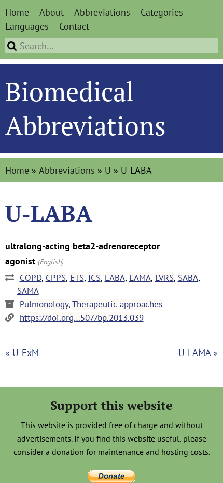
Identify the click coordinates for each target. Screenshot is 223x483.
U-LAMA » (198, 353)
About (51, 12)
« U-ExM (22, 353)
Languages (27, 26)
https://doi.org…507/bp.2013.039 (82, 317)
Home (17, 12)
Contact (74, 26)
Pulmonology (44, 304)
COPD (30, 277)
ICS (94, 277)
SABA (188, 277)
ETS (77, 277)
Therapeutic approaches (117, 304)
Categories (162, 12)
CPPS (56, 277)
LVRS (164, 277)
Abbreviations (102, 12)
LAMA (140, 277)
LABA (115, 277)
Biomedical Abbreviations (85, 108)
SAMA (28, 290)
